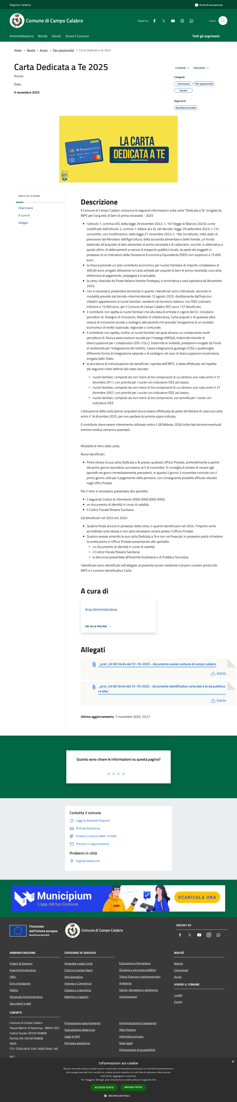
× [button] (232, 1061)
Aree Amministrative (23, 970)
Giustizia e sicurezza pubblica (137, 970)
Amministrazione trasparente (137, 1023)
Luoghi (178, 995)
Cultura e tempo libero (78, 970)
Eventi (178, 1002)
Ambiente (125, 983)
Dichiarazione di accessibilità (137, 1050)
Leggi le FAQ (72, 1036)
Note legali (126, 1043)
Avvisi (44, 50)
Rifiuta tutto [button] (133, 1087)
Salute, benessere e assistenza (138, 990)
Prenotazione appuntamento (82, 1023)
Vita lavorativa (73, 977)
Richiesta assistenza (77, 1043)
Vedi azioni (199, 68)
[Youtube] (171, 20)
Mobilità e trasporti (76, 997)
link (154, 1079)
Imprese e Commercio (77, 983)
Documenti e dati (20, 1003)
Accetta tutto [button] (104, 1087)
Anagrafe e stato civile (78, 963)
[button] (118, 1096)
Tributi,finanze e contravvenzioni (140, 976)
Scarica (221, 673)
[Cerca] (222, 20)
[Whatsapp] (190, 20)
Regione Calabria (20, 5)
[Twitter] (162, 20)
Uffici (13, 977)
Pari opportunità (63, 50)
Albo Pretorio (127, 1030)
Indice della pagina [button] (29, 196)
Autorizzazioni (128, 996)
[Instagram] (180, 20)
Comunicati (181, 970)
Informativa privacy (131, 1036)
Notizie (178, 963)
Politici (14, 990)
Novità (31, 50)
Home (17, 50)
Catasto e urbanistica (77, 990)
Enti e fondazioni (20, 983)
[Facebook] (153, 20)
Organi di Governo (21, 963)
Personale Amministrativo (26, 997)
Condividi (180, 68)
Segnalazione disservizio (79, 1030)
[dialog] (118, 1080)
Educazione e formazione (135, 963)
